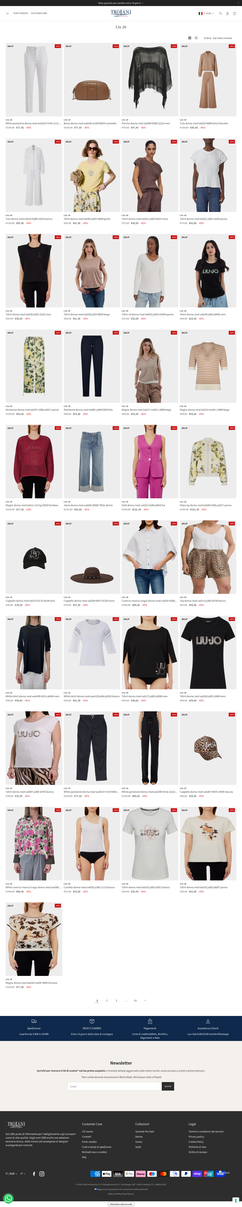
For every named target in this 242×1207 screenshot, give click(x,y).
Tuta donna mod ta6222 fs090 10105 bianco (29, 218)
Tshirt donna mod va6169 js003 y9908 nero (203, 696)
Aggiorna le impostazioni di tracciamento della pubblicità (123, 1189)
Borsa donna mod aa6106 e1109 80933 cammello (90, 123)
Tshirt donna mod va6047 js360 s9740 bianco (30, 791)
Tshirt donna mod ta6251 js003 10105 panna (203, 218)
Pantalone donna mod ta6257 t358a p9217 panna (32, 409)
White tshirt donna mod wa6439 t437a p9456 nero (32, 696)
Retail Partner (128, 1193)
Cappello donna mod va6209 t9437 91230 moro (89, 600)
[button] (7, 13)
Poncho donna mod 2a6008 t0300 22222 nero (146, 123)
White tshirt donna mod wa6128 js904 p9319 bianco (92, 696)
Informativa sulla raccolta (121, 1204)
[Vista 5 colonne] (196, 37)
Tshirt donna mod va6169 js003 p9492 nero (203, 314)
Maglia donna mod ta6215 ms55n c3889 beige (204, 409)
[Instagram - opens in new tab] (41, 1173)
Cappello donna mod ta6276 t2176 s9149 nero (30, 600)
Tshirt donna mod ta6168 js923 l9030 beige (87, 314)
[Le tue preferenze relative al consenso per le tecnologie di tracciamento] (235, 1200)
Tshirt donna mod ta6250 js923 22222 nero (28, 314)
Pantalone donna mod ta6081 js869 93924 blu (88, 409)
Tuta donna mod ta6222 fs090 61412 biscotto (204, 123)
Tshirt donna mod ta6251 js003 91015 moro (145, 218)
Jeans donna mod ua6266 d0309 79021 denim (88, 505)
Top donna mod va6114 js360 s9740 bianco (203, 600)
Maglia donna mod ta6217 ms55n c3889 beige (146, 409)
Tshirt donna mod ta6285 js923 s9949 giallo (87, 218)
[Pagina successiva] (145, 1000)
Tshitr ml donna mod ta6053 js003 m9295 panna (147, 314)
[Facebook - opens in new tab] (34, 1173)
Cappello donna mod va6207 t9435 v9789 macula (206, 791)
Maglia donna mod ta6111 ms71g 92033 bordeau (32, 505)
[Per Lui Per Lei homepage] (121, 13)
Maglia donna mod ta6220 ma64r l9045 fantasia (31, 982)
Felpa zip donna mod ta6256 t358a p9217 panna (206, 505)
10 (135, 1000)
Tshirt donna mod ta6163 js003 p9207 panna (203, 887)
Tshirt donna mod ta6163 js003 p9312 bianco (146, 887)
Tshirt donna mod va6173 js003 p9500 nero (145, 696)
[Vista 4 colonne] (189, 37)
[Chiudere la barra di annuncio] (238, 2)
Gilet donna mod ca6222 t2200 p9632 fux (143, 505)
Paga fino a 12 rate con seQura (117, 3)
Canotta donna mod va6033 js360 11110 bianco (89, 887)
